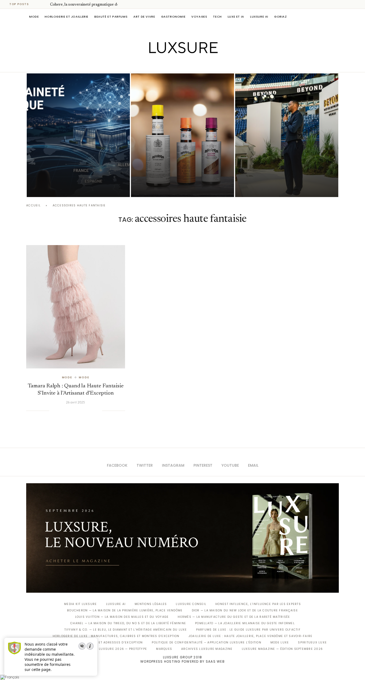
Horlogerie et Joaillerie (66, 16)
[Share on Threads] (87, 410)
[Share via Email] (97, 410)
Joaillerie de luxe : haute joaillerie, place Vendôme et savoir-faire (251, 636)
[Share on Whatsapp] (81, 410)
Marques (164, 649)
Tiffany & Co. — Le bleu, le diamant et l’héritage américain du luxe (125, 630)
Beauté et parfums (110, 16)
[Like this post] (53, 410)
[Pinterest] (186, 64)
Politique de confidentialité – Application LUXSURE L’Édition (206, 642)
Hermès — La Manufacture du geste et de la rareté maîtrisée (234, 617)
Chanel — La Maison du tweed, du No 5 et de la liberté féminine (128, 623)
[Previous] (38, 4)
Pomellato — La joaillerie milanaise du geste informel (245, 623)
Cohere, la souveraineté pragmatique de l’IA (88, 5)
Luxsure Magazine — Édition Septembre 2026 (282, 649)
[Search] (336, 16)
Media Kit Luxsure (80, 604)
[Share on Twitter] (65, 410)
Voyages (199, 16)
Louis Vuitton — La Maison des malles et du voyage (122, 617)
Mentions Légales (151, 604)
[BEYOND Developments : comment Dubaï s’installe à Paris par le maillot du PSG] (286, 135)
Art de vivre (144, 16)
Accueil (33, 205)
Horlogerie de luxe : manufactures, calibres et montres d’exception (116, 636)
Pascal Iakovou (54, 188)
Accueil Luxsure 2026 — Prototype (115, 649)
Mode (34, 16)
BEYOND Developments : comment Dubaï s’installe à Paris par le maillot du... (286, 173)
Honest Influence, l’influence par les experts (258, 604)
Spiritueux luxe (312, 642)
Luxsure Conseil (191, 604)
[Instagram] (178, 64)
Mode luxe (279, 642)
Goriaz (280, 16)
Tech (217, 16)
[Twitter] (171, 64)
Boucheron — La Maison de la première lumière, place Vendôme (125, 610)
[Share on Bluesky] (92, 410)
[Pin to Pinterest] (70, 410)
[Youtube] (193, 64)
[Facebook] (163, 64)
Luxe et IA (236, 16)
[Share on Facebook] (60, 410)
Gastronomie (173, 16)
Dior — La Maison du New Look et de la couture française (245, 610)
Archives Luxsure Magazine (207, 649)
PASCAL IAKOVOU (262, 188)
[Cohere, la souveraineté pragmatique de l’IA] (78, 135)
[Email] (201, 64)
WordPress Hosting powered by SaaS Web (182, 661)
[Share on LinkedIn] (76, 410)
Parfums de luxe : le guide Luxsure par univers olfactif (248, 630)
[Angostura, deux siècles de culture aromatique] (182, 135)
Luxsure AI (259, 16)
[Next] (45, 4)
